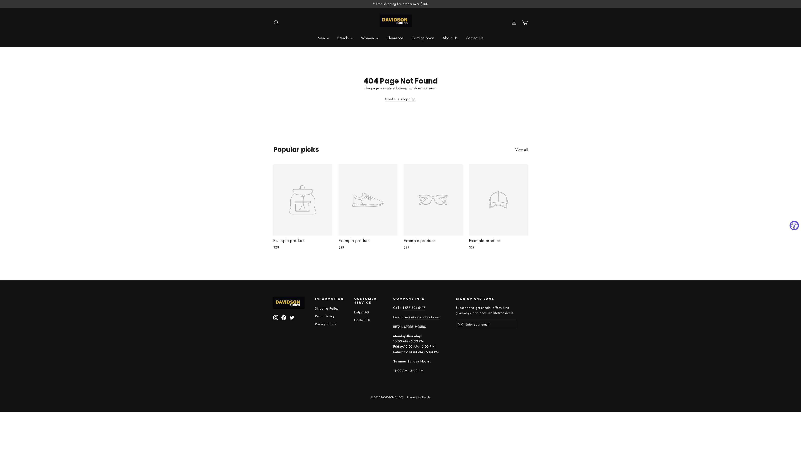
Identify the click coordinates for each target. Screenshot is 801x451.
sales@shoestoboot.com (422, 317)
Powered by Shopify (418, 397)
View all (521, 149)
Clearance (395, 38)
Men (322, 38)
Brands (343, 38)
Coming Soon (423, 38)
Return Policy (325, 316)
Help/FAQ (361, 312)
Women (368, 38)
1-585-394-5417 (414, 307)
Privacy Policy (325, 324)
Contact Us (474, 38)
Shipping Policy (326, 308)
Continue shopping (400, 98)
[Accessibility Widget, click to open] (794, 225)
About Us (450, 38)
